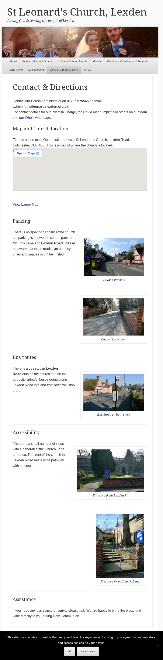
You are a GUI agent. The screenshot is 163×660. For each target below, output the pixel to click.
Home (13, 61)
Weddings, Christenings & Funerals (127, 61)
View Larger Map (25, 204)
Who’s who (16, 69)
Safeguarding (36, 69)
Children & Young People (72, 61)
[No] (158, 645)
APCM (87, 69)
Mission (97, 61)
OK (69, 651)
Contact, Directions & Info (64, 69)
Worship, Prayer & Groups (37, 61)
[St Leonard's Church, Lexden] (80, 42)
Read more (88, 651)
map (38, 140)
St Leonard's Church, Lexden (77, 12)
